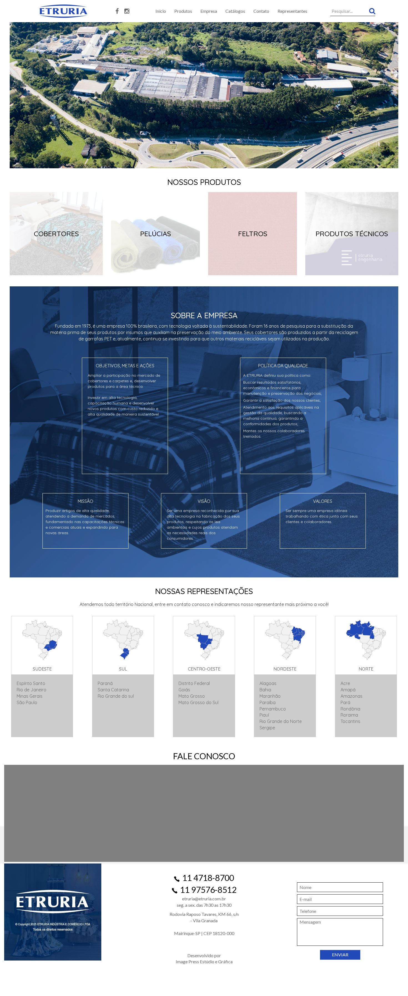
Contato (261, 11)
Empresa (208, 11)
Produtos (183, 11)
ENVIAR (340, 954)
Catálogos (235, 11)
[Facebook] (117, 11)
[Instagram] (126, 11)
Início (160, 11)
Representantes (292, 11)
